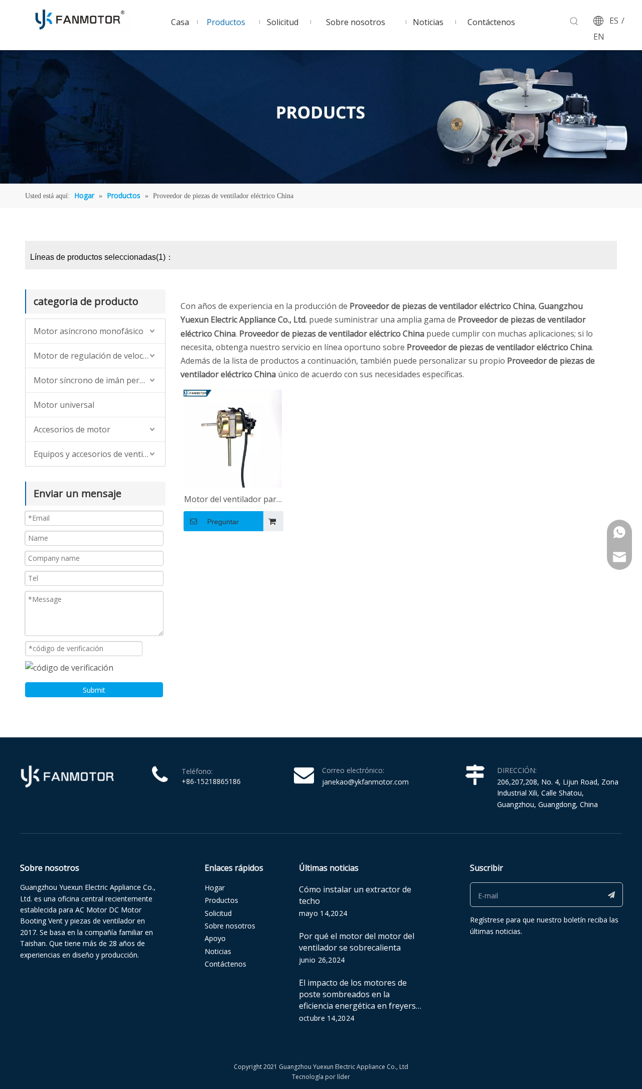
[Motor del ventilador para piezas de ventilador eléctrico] (233, 437)
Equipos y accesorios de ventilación (99, 453)
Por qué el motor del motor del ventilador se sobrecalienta (356, 941)
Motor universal (64, 404)
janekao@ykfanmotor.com (365, 782)
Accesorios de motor (72, 429)
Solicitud (218, 913)
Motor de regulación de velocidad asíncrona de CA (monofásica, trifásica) (99, 355)
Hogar (215, 887)
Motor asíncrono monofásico (88, 331)
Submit (94, 690)
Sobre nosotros (230, 925)
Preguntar (223, 522)
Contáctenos (225, 964)
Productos (221, 900)
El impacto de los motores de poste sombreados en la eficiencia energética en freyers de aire (357, 1000)
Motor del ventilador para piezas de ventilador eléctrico (232, 500)
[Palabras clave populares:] (574, 22)
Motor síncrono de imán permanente (99, 380)
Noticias (218, 951)
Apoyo (215, 938)
